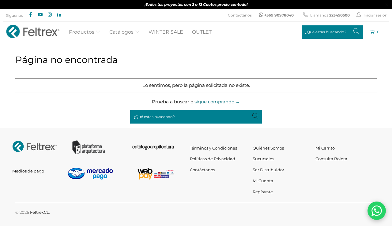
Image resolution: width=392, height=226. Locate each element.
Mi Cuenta (263, 180)
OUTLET (202, 32)
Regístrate (263, 191)
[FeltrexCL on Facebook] (30, 15)
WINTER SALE (166, 32)
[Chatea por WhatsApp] (377, 211)
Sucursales (263, 158)
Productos (82, 32)
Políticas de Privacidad (212, 158)
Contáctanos (240, 15)
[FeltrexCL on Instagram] (49, 15)
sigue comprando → (217, 102)
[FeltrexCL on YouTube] (39, 15)
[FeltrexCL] (33, 31)
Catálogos (122, 32)
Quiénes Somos (268, 148)
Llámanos (329, 15)
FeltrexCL (39, 212)
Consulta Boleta (331, 158)
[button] (375, 32)
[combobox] (332, 32)
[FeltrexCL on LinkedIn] (59, 15)
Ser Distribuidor (268, 169)
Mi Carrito (325, 148)
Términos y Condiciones (213, 148)
